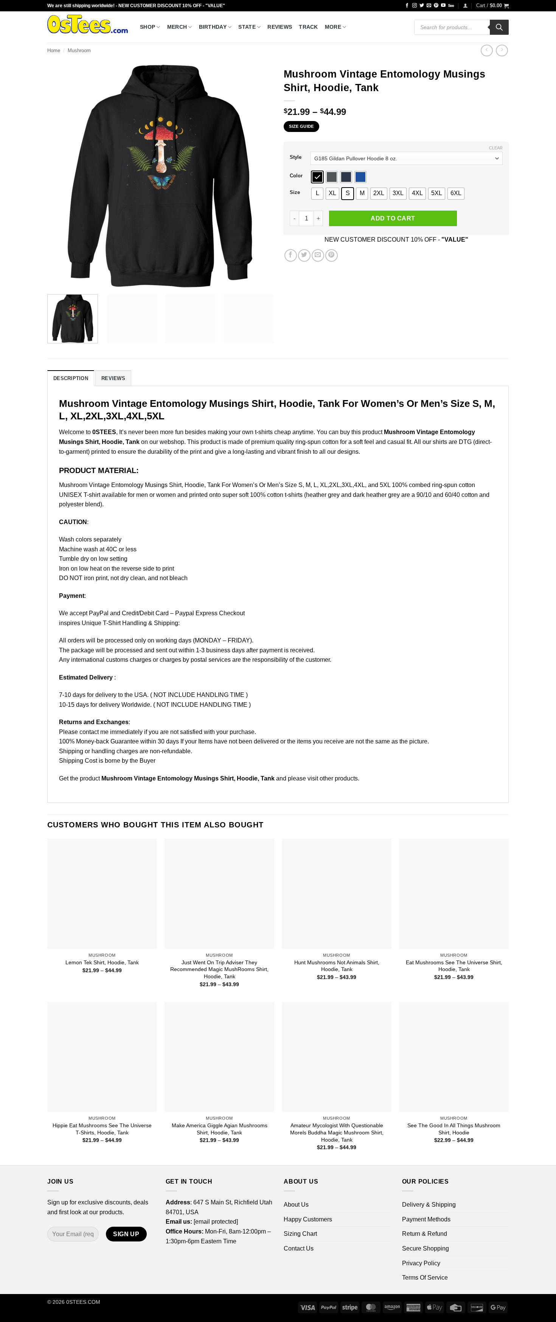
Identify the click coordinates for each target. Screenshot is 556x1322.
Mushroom (79, 50)
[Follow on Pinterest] (436, 5)
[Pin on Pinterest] (331, 255)
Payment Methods (426, 1219)
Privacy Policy (421, 1263)
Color (296, 175)
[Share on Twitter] (304, 255)
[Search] (499, 27)
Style (295, 157)
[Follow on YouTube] (443, 5)
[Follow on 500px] (451, 5)
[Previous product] (502, 50)
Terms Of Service (425, 1277)
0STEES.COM (83, 1302)
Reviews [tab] (113, 378)
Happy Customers (308, 1219)
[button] (465, 5)
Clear (496, 148)
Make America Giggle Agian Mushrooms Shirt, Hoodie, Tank (219, 1129)
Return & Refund (424, 1233)
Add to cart (393, 218)
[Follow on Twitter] (421, 5)
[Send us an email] (429, 5)
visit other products (333, 778)
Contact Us (299, 1248)
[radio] (317, 177)
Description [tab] (70, 378)
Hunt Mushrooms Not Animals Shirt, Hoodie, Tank (336, 966)
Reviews (279, 27)
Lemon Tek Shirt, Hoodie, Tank (102, 962)
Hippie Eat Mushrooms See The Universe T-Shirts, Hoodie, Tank (102, 1129)
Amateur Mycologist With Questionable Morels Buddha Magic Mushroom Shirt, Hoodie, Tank (337, 1132)
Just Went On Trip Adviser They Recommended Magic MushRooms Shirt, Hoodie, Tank (219, 969)
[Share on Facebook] (290, 255)
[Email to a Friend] (318, 255)
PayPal (99, 613)
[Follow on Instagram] (414, 5)
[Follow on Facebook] (407, 5)
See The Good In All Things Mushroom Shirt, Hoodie (453, 1129)
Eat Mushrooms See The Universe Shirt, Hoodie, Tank (454, 966)
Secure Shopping (425, 1248)
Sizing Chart (300, 1233)
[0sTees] (88, 27)
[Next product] (486, 50)
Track (308, 27)
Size (295, 192)
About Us (296, 1204)
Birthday (213, 27)
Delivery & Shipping (429, 1204)
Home (53, 50)
